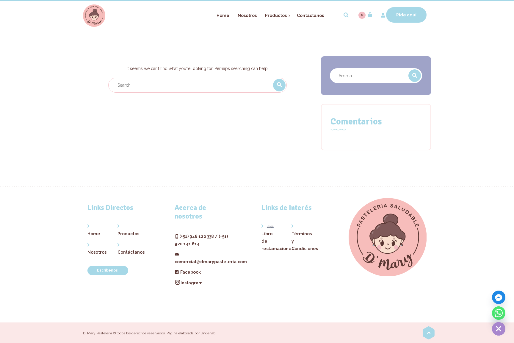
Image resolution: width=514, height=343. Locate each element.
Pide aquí (406, 15)
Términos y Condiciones (300, 241)
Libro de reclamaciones (269, 241)
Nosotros (95, 252)
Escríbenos (108, 270)
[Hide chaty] (498, 329)
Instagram (192, 282)
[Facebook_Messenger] (498, 297)
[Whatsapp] (498, 313)
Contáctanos (125, 252)
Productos (125, 233)
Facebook (190, 272)
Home (93, 233)
